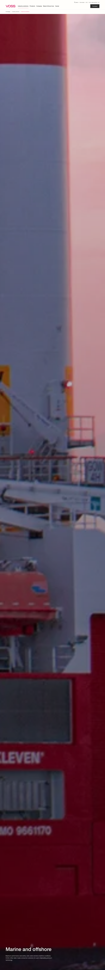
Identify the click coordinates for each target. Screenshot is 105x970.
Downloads (82, 2)
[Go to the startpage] (10, 6)
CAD (87, 2)
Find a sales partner (93, 2)
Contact (94, 6)
